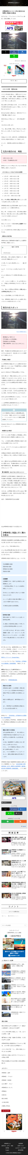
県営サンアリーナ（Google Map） (10, 657)
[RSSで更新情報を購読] (20, 821)
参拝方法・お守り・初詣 (7, 1145)
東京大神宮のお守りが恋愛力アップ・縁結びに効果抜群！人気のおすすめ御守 (14, 1027)
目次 (12, 80)
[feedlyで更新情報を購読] (7, 821)
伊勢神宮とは (7, 1143)
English (7, 1150)
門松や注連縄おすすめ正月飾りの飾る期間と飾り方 (14, 1062)
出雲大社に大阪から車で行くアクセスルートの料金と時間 (14, 1056)
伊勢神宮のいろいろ (7, 802)
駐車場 (7, 1148)
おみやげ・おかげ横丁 (20, 1148)
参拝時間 (21, 1143)
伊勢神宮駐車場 (13, 680)
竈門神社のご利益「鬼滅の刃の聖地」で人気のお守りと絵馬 (14, 1038)
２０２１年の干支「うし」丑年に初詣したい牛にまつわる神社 (14, 1050)
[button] (18, 813)
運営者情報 (20, 1150)
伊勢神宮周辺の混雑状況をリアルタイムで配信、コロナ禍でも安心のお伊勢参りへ (14, 1044)
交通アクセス (21, 1145)
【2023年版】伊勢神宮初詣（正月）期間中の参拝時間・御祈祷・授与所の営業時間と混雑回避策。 (13, 766)
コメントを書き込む (14, 911)
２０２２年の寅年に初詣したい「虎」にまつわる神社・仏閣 (14, 1033)
